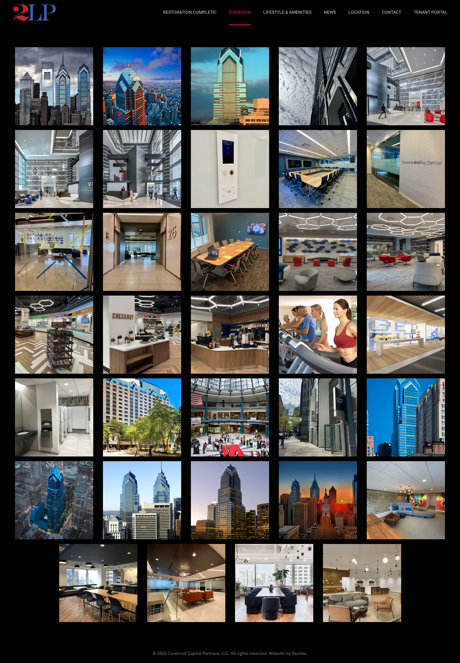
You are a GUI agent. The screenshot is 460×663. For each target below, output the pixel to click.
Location (358, 12)
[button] (54, 86)
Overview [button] (240, 12)
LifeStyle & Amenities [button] (287, 12)
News (330, 12)
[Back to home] (34, 12)
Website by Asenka (287, 653)
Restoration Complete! (190, 12)
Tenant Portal (430, 12)
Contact (391, 12)
